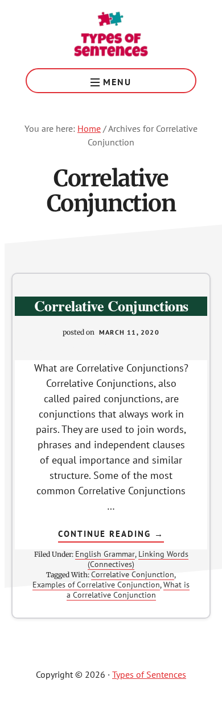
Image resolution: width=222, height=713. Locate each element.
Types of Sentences (111, 34)
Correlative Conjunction (132, 574)
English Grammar (105, 554)
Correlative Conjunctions (111, 305)
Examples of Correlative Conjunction (96, 584)
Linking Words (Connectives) (138, 559)
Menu (117, 81)
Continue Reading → (111, 535)
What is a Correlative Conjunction (128, 589)
